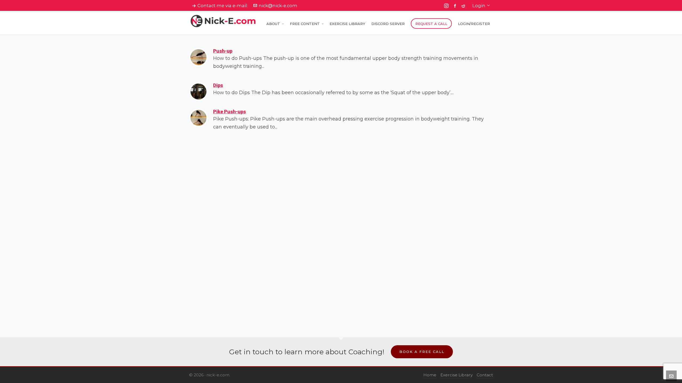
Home (429, 374)
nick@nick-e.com (278, 5)
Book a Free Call (421, 351)
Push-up (222, 51)
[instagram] (447, 5)
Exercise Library (456, 374)
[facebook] (455, 5)
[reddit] (464, 5)
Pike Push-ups (229, 111)
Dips (218, 85)
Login (478, 5)
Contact (485, 374)
